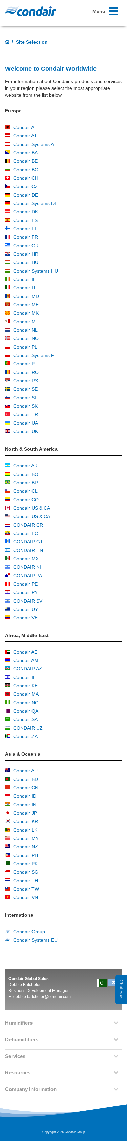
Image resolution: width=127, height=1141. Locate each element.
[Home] (7, 42)
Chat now (121, 989)
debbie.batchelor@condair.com (42, 996)
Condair (30, 11)
